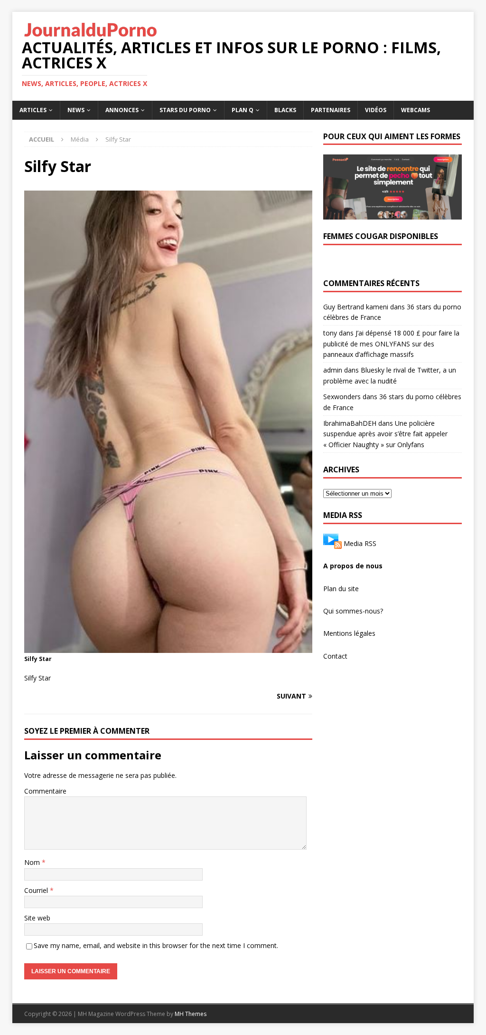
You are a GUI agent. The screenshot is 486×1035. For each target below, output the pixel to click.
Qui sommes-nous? (353, 610)
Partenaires (330, 110)
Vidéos (375, 110)
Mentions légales (349, 633)
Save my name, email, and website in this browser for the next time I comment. (156, 945)
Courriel (37, 890)
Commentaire (45, 790)
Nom (33, 862)
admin (332, 369)
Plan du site (341, 588)
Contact (335, 656)
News (75, 110)
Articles (33, 110)
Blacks (285, 110)
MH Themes (190, 1014)
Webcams (415, 110)
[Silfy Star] (168, 647)
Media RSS (360, 543)
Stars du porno (185, 110)
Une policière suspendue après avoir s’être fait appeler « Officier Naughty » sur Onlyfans (385, 434)
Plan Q (242, 110)
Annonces (122, 110)
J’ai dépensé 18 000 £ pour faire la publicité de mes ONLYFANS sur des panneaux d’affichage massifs (391, 343)
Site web (37, 917)
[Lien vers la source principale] (332, 543)
